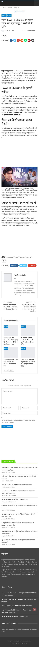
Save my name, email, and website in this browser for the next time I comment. (18, 421)
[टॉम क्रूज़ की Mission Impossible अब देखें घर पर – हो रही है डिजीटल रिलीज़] (28, 352)
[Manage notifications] (34, 609)
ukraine (22, 257)
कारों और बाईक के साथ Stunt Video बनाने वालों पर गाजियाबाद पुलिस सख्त (10, 307)
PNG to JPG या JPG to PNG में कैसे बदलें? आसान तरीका (17, 485)
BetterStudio (24, 644)
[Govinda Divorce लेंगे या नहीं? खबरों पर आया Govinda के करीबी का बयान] (11, 352)
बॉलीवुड (4, 15)
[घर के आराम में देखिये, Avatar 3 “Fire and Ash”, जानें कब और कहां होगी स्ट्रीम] (28, 330)
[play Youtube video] (20, 177)
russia (16, 257)
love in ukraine (9, 257)
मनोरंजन (9, 15)
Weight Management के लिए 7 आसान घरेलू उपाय (15, 499)
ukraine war (28, 257)
